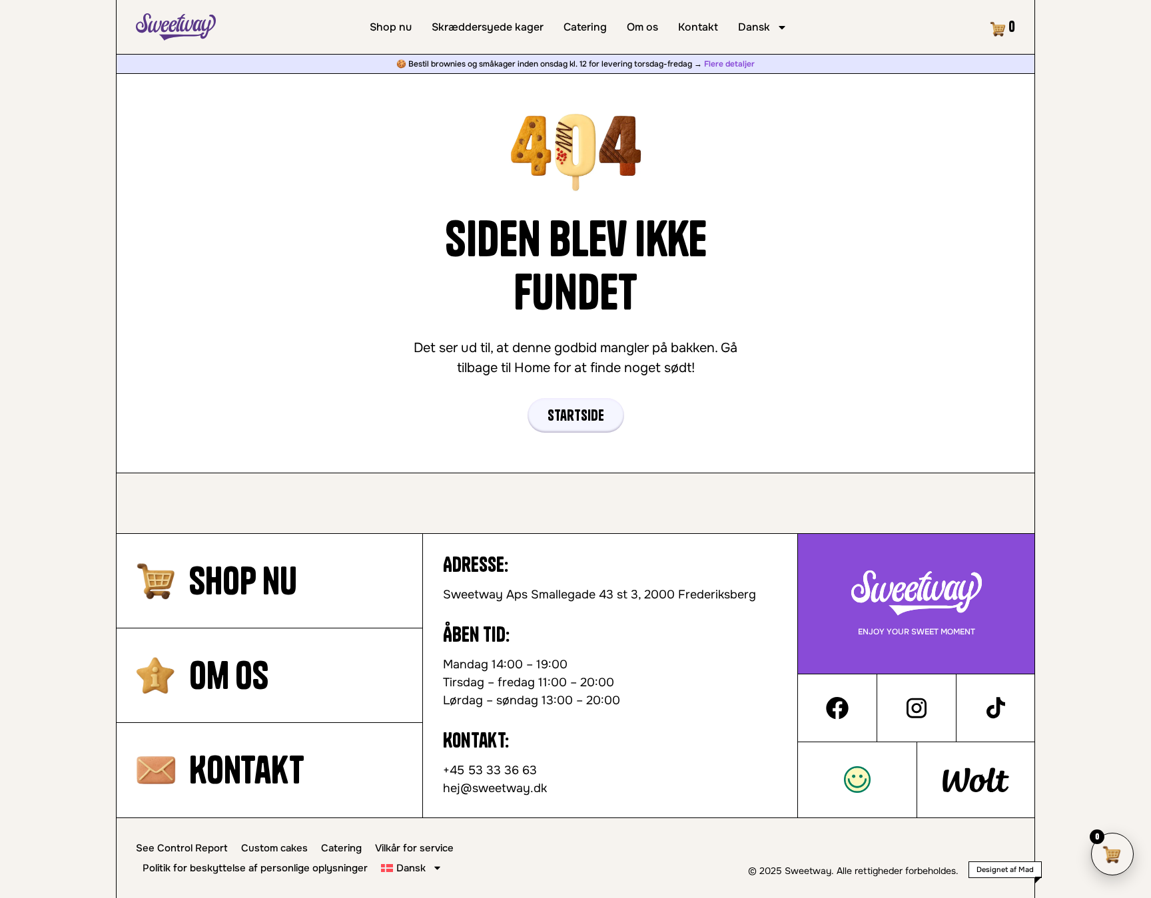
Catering (585, 27)
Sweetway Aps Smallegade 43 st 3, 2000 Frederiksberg (599, 594)
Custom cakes (274, 848)
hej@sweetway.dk (495, 788)
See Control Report (182, 848)
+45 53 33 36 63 (490, 770)
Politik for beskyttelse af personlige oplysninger (255, 868)
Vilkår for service (414, 848)
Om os (642, 27)
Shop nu (391, 27)
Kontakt (698, 27)
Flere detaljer (729, 64)
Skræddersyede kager (488, 27)
